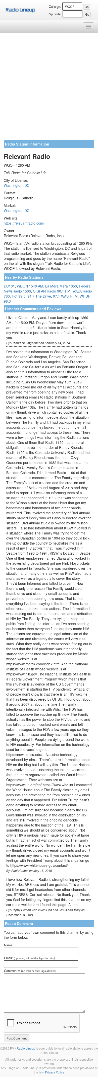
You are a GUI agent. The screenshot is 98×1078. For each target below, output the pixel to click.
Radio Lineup (26, 1048)
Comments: (30, 970)
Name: (8, 945)
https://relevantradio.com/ (24, 223)
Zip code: (55, 14)
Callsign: (55, 6)
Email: (29, 958)
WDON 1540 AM (30, 286)
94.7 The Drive (39, 296)
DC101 (9, 286)
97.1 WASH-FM (65, 296)
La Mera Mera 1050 (61, 286)
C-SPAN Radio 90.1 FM (51, 291)
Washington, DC (16, 185)
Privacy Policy (54, 1072)
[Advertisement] (49, 89)
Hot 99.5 (18, 296)
